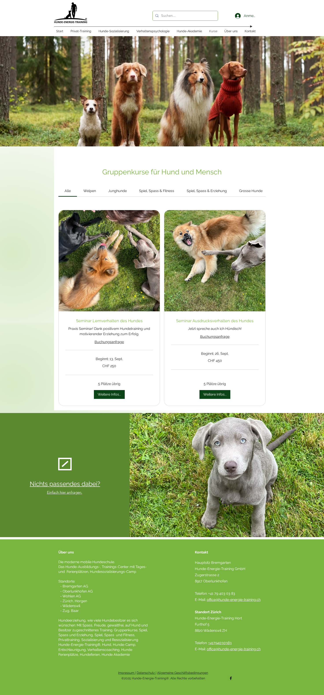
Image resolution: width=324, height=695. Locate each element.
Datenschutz (146, 672)
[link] (68, 191)
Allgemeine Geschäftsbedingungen (182, 672)
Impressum (126, 672)
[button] (109, 394)
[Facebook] (231, 678)
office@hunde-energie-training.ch (234, 600)
